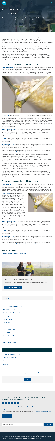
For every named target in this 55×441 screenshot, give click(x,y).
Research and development (38, 372)
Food (23, 372)
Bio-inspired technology (9, 309)
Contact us (7, 416)
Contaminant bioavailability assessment (12, 345)
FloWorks (5, 339)
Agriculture (6, 372)
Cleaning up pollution (8, 316)
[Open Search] (51, 3)
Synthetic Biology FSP (8, 335)
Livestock (28, 372)
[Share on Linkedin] (21, 26)
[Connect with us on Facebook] (3, 403)
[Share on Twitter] (18, 26)
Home (3, 9)
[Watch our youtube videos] (18, 403)
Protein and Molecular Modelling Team (12, 306)
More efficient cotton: (7, 67)
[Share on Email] (24, 26)
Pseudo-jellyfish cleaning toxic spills (11, 332)
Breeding (12, 372)
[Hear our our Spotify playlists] (12, 403)
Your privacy (16, 409)
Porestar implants (7, 326)
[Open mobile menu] (47, 3)
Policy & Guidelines (6, 409)
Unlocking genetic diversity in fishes (11, 354)
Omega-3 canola (7, 322)
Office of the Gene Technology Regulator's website (22, 151)
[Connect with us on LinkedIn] (9, 403)
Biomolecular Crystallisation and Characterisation (15, 312)
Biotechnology (19, 9)
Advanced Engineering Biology (10, 303)
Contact (5, 26)
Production (11, 9)
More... (27, 379)
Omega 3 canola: (6, 115)
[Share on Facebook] (15, 26)
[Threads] (15, 403)
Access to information (7, 407)
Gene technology (7, 319)
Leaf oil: (4, 138)
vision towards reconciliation (34, 438)
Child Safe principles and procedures (42, 411)
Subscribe (48, 424)
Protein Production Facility (9, 329)
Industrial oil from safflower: (9, 129)
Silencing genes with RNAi (9, 342)
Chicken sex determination (9, 357)
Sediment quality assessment (10, 361)
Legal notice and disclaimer (36, 407)
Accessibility (18, 407)
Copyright (25, 407)
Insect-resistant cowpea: (8, 144)
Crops (18, 372)
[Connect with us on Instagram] (6, 403)
